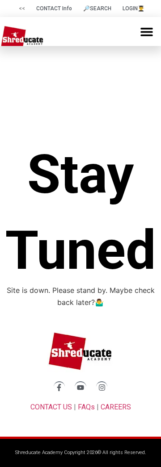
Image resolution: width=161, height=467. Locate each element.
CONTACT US (51, 407)
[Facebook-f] (59, 387)
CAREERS (116, 407)
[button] (146, 31)
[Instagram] (102, 387)
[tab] (21, 8)
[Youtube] (80, 387)
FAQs (86, 407)
